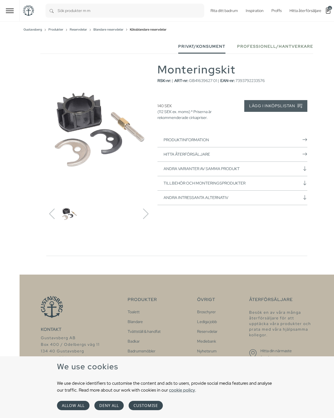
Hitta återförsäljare (187, 154)
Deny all (109, 405)
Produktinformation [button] (186, 139)
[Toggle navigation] (10, 10)
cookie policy (182, 390)
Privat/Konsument (201, 46)
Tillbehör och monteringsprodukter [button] (204, 183)
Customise (146, 405)
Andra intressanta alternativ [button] (196, 197)
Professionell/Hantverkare (275, 46)
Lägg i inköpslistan (272, 105)
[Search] (51, 10)
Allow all (73, 405)
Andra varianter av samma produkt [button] (202, 168)
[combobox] (131, 10)
